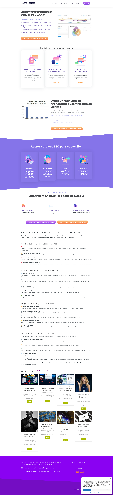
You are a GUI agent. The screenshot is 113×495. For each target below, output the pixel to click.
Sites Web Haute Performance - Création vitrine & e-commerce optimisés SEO (29, 173)
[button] (110, 478)
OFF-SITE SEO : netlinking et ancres (80, 70)
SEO (67, 3)
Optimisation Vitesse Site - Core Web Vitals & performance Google (47, 172)
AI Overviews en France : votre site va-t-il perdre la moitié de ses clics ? (47, 388)
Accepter (87, 489)
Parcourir (29, 401)
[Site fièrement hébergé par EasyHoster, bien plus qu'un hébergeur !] (80, 471)
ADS (61, 3)
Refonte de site (54, 210)
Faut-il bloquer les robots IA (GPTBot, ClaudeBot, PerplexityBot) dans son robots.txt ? (29, 389)
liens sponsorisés (27, 210)
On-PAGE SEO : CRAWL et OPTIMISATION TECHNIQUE (56, 70)
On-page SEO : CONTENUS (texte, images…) (32, 70)
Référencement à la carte (81, 210)
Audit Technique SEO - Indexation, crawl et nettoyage (65, 172)
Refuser (96, 489)
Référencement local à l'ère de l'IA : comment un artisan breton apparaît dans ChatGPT (65, 389)
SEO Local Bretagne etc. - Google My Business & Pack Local (83, 172)
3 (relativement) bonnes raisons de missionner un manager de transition (29, 436)
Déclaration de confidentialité (95, 492)
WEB (72, 3)
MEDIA (55, 3)
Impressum (102, 492)
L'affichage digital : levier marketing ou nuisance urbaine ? (65, 427)
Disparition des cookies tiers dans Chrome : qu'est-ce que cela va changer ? (47, 426)
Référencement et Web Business (46, 371)
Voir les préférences (106, 489)
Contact (75, 489)
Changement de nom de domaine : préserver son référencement (83, 426)
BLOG (77, 3)
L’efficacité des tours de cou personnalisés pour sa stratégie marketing (83, 396)
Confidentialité (79, 489)
